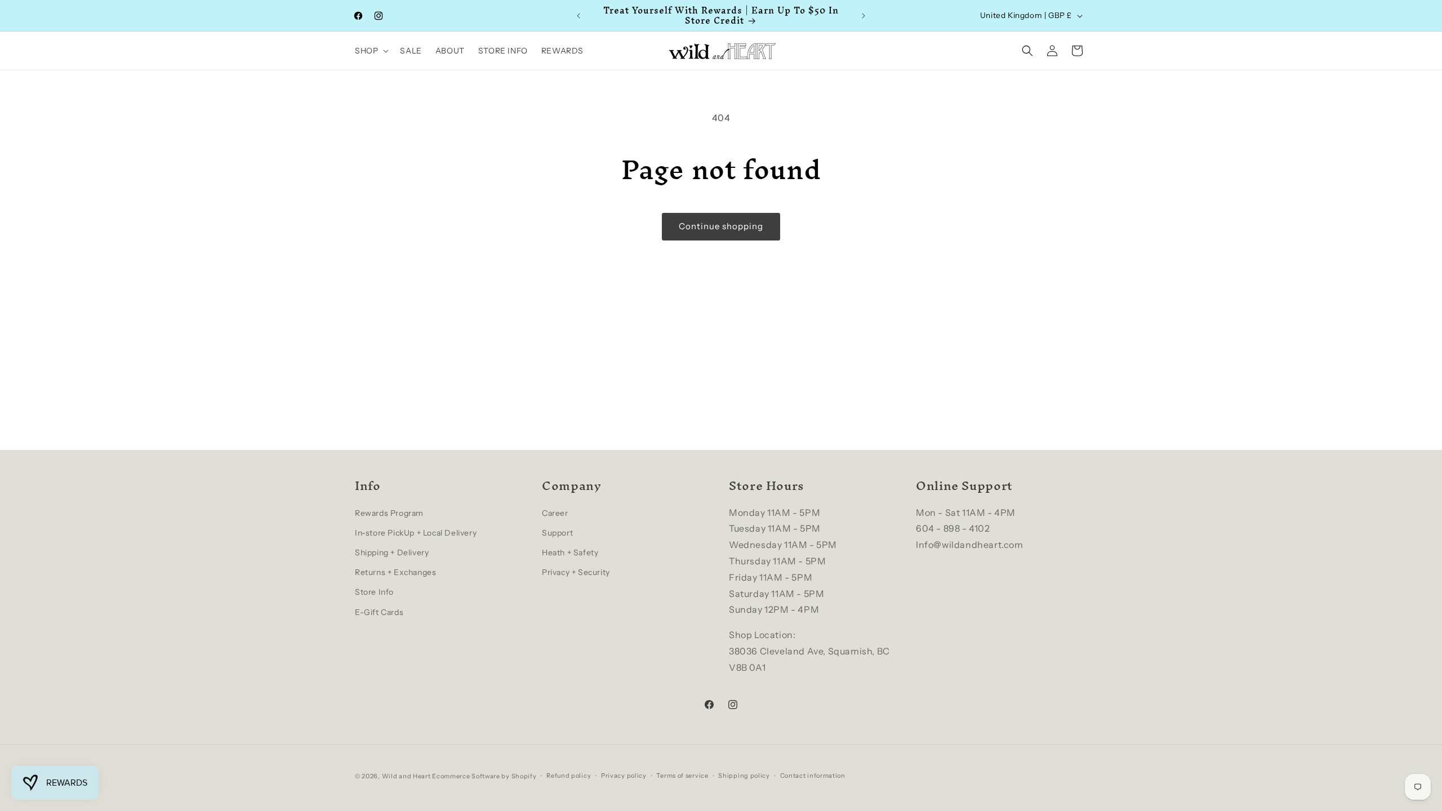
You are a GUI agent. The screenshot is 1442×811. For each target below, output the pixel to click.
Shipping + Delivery (392, 552)
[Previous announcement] (578, 15)
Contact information (812, 775)
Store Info (374, 592)
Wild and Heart (406, 776)
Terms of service (682, 775)
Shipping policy (744, 775)
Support (557, 533)
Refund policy (568, 775)
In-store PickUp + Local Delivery (416, 533)
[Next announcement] (863, 15)
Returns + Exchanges (395, 572)
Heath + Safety (570, 552)
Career (555, 513)
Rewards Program (389, 513)
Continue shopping (721, 226)
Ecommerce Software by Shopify (484, 776)
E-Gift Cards (379, 612)
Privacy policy (624, 775)
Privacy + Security (576, 572)
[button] (370, 51)
